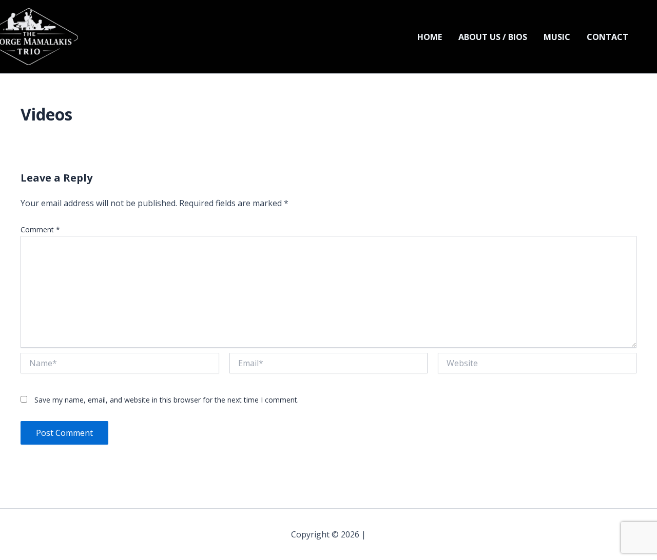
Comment (40, 229)
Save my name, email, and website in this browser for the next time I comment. (166, 400)
